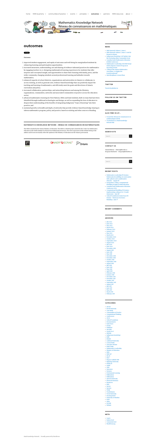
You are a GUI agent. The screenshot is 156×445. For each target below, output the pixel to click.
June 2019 (109, 252)
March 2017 (110, 292)
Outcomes (110, 369)
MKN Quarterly (38, 14)
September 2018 (111, 261)
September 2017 (111, 282)
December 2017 (111, 277)
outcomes (95, 14)
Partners (109, 371)
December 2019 (111, 248)
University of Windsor (113, 397)
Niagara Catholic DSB (113, 360)
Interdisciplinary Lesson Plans (116, 75)
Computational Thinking (114, 314)
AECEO (109, 307)
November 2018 (111, 258)
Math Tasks (110, 346)
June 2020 (110, 246)
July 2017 (109, 286)
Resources (110, 382)
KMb (108, 337)
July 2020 (109, 244)
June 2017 (109, 288)
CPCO (108, 318)
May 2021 (109, 233)
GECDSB (109, 329)
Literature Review (112, 344)
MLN (108, 358)
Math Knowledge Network (31, 436)
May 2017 (109, 290)
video (108, 401)
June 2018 (109, 267)
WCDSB (109, 403)
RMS (108, 384)
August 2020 (110, 242)
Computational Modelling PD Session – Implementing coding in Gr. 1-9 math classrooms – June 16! (118, 192)
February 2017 (111, 294)
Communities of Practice (114, 312)
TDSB (108, 390)
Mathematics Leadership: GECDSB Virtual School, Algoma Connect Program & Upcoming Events (119, 65)
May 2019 (109, 254)
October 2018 (110, 259)
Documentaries (111, 322)
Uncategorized (111, 396)
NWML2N (109, 363)
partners (106, 14)
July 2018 (109, 265)
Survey (109, 386)
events (72, 14)
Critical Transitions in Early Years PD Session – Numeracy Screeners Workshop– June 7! (117, 197)
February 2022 (111, 229)
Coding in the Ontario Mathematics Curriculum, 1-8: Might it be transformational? (117, 71)
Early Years (110, 324)
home (28, 14)
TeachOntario (111, 392)
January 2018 (110, 275)
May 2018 (109, 269)
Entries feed (110, 420)
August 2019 (110, 250)
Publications (110, 375)
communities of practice (57, 14)
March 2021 (110, 235)
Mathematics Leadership (114, 348)
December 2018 (111, 256)
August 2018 (110, 263)
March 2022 (110, 227)
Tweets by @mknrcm (111, 88)
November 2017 (111, 278)
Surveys (109, 388)
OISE (108, 367)
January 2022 (110, 231)
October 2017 (110, 280)
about (128, 14)
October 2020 (111, 239)
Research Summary (112, 380)
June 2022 (109, 224)
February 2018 (111, 273)
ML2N (108, 356)
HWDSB (109, 333)
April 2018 (109, 271)
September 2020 (112, 241)
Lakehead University (113, 341)
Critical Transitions (112, 320)
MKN (108, 352)
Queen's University (112, 378)
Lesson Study (111, 343)
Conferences (110, 316)
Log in (108, 418)
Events (109, 325)
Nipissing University (113, 361)
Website (109, 405)
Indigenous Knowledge (114, 335)
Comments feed (111, 422)
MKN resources (117, 14)
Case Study (110, 310)
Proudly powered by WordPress (50, 436)
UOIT (108, 399)
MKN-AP (109, 354)
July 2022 (109, 222)
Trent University (111, 394)
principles (83, 14)
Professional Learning (113, 373)
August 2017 (110, 284)
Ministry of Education (113, 350)
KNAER (109, 339)
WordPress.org (111, 424)
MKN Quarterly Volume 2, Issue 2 (116, 50)
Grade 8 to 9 (110, 331)
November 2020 (111, 237)
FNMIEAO (109, 327)
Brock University (111, 308)
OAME (108, 365)
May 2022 (109, 225)
